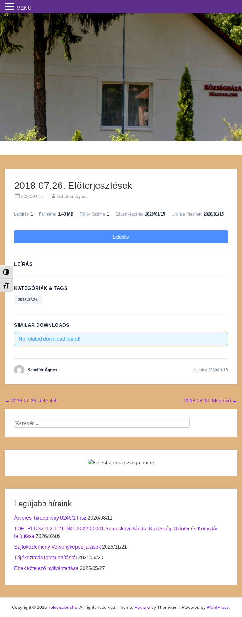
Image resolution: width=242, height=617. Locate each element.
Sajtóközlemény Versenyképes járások (57, 547)
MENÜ (24, 8)
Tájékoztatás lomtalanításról (45, 557)
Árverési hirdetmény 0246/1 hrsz (50, 518)
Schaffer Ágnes (72, 196)
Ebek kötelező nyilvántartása (46, 568)
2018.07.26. (28, 299)
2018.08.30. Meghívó (210, 400)
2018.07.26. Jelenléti (31, 400)
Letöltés (121, 236)
